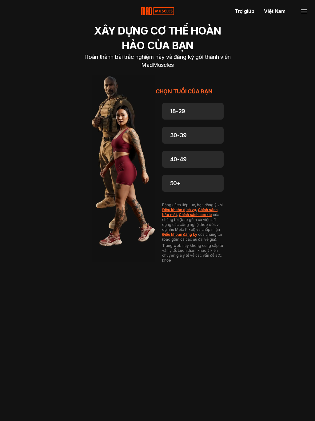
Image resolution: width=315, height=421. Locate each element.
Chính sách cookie (195, 214)
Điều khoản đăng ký (179, 234)
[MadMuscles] (157, 11)
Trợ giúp (244, 11)
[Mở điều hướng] (304, 11)
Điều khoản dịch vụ (179, 209)
